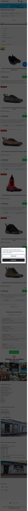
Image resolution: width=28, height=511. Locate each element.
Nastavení (13, 256)
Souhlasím (13, 260)
